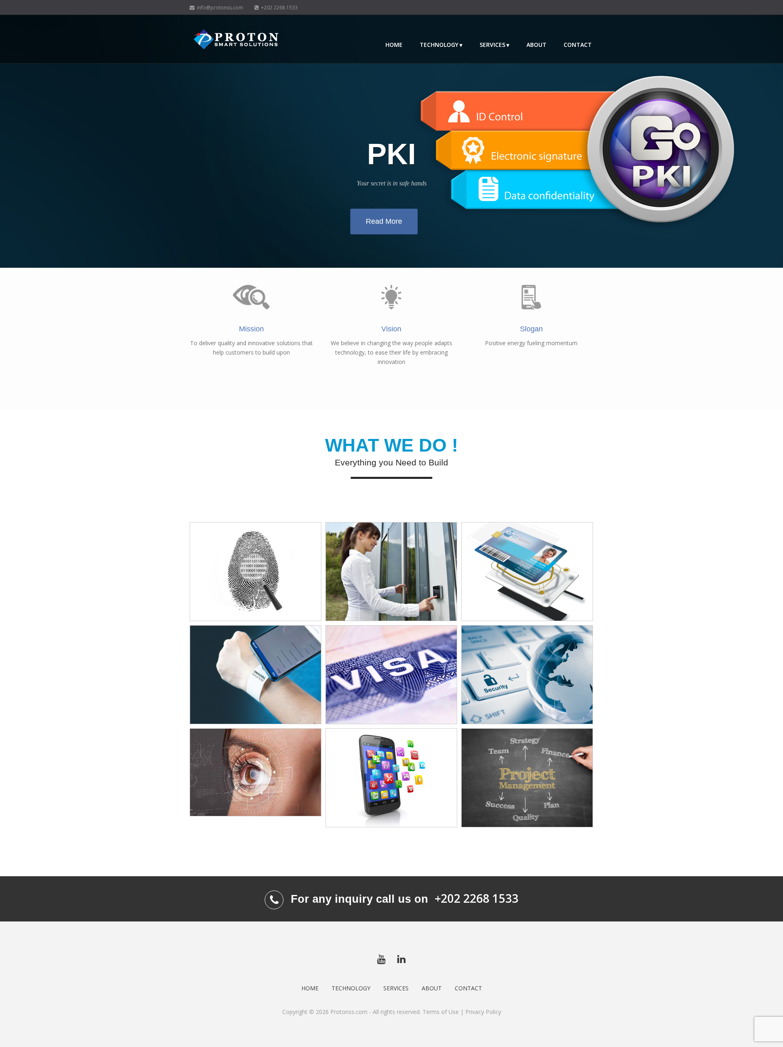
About (536, 44)
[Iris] (255, 772)
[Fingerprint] (255, 571)
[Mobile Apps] (391, 777)
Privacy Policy (483, 1012)
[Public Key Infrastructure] (527, 674)
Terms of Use (440, 1012)
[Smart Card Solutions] (527, 571)
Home (394, 44)
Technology (439, 44)
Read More (384, 221)
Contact (578, 44)
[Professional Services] (527, 777)
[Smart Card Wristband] (255, 674)
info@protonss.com (219, 7)
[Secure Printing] (391, 674)
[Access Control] (391, 571)
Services (492, 44)
